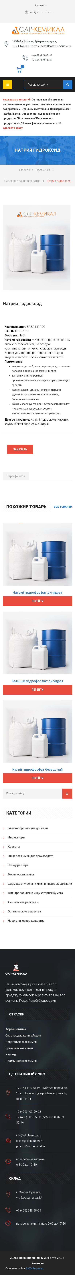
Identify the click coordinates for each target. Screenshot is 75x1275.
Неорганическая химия (21, 1042)
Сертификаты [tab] (16, 476)
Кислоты (14, 846)
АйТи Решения (35, 1268)
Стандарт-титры (18, 865)
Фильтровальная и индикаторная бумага (35, 893)
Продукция (43, 170)
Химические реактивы (23, 902)
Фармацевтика (15, 1029)
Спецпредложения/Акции (23, 1035)
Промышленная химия (21, 1061)
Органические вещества (24, 911)
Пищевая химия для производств (31, 856)
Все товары (62, 506)
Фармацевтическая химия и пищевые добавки (40, 883)
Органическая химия (19, 1048)
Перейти (38, 601)
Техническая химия (21, 874)
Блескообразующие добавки (28, 828)
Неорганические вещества (22, 181)
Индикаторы (16, 837)
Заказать (20, 449)
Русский (36, 5)
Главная (24, 170)
